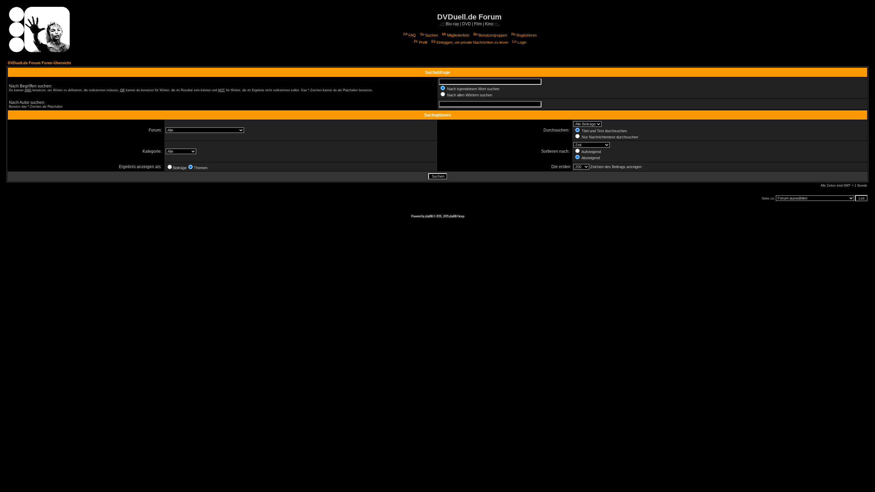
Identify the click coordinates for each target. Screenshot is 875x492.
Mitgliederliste (458, 35)
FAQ (412, 35)
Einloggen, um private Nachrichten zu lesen (472, 42)
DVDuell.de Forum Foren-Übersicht (39, 63)
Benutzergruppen (493, 35)
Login (521, 42)
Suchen (431, 35)
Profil (423, 42)
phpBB (429, 216)
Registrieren (526, 35)
